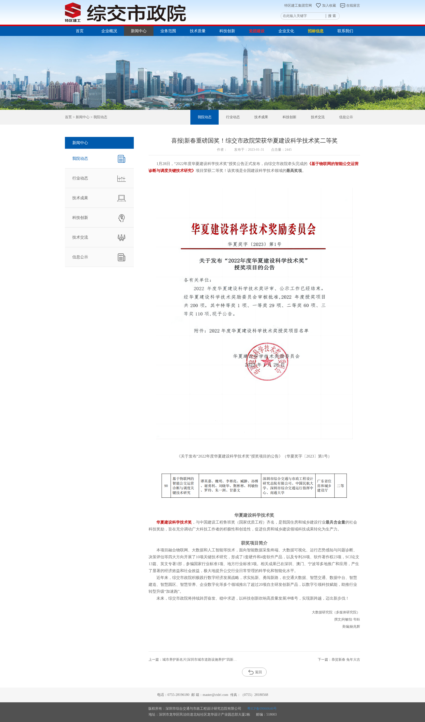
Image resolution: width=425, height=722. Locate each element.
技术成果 (261, 117)
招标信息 (316, 31)
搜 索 (332, 16)
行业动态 (233, 117)
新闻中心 (139, 31)
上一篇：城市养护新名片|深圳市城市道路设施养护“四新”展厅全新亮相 (193, 659)
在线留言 (353, 5)
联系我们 (345, 31)
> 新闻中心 (81, 117)
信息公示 (346, 117)
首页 (80, 31)
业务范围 (168, 31)
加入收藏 (329, 5)
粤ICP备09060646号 (262, 708)
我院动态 (205, 117)
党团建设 (257, 31)
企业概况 (109, 31)
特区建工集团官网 (298, 5)
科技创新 (227, 31)
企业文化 (286, 31)
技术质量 (198, 31)
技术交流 (318, 117)
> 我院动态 (98, 117)
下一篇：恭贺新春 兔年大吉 (339, 659)
